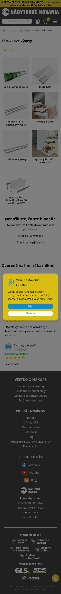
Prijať (30, 306)
